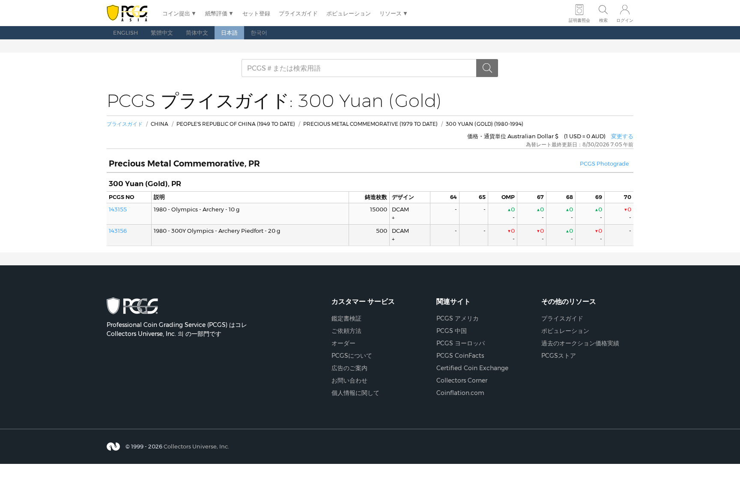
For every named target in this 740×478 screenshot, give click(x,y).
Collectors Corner (461, 380)
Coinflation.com (460, 393)
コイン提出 (176, 13)
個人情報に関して (355, 393)
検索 (603, 20)
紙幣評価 (216, 13)
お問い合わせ (349, 380)
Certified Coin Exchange (472, 368)
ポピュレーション (348, 13)
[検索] (487, 68)
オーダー (343, 343)
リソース (390, 13)
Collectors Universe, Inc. (196, 446)
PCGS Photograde (604, 163)
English (125, 32)
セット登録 (256, 13)
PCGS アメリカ (457, 318)
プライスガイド (298, 13)
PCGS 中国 (451, 331)
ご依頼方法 (346, 331)
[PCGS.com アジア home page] (130, 13)
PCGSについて (351, 355)
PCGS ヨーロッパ (460, 343)
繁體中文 (162, 32)
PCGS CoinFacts (460, 355)
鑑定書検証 (346, 318)
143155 (118, 209)
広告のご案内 (349, 368)
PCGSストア (558, 355)
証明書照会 (579, 20)
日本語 (229, 32)
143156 (118, 230)
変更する (622, 136)
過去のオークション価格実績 (580, 343)
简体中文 (197, 32)
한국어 (259, 32)
